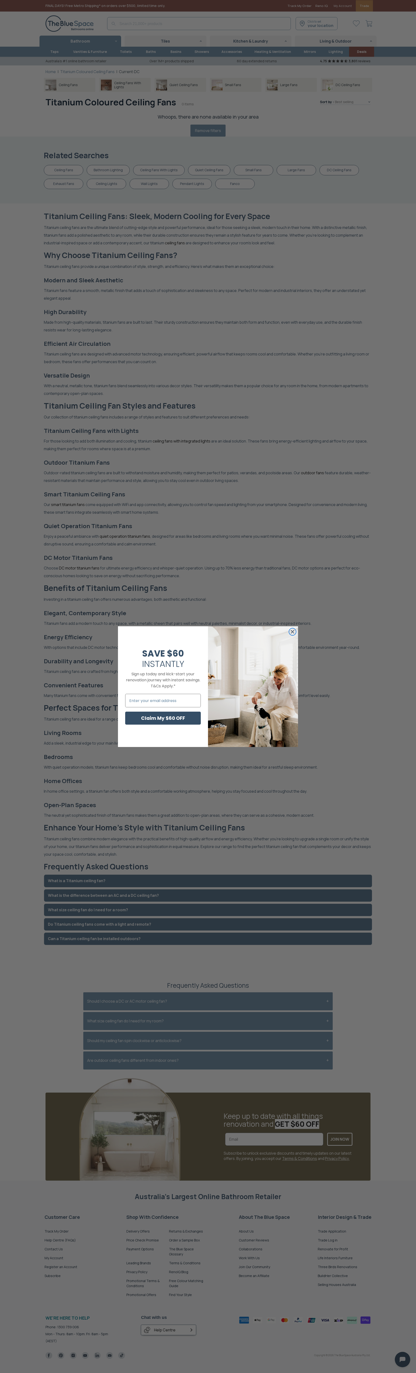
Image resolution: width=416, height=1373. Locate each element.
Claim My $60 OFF (163, 718)
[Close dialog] (292, 631)
